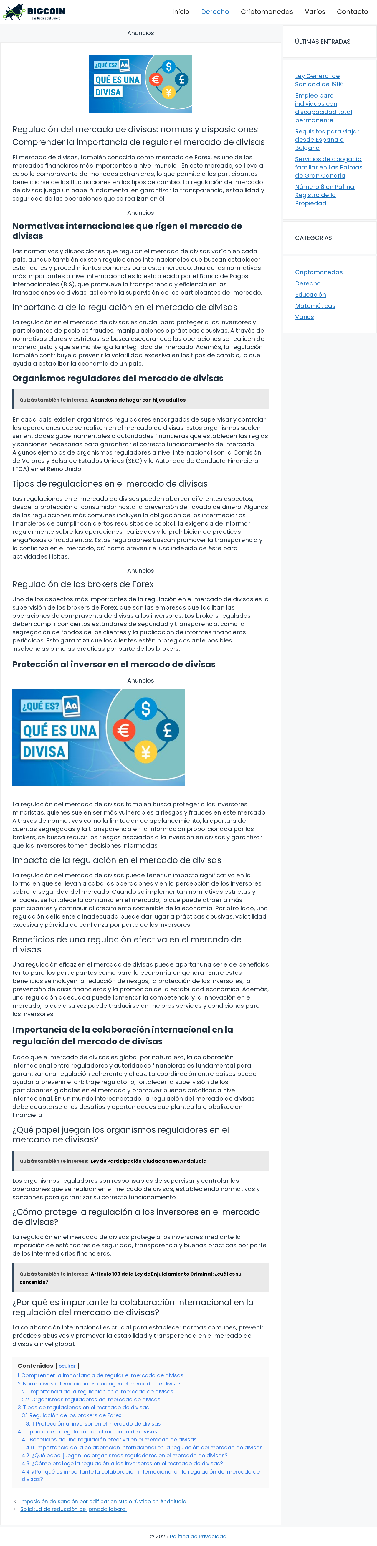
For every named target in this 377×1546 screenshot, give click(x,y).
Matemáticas (315, 306)
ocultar (67, 1366)
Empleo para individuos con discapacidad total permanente (323, 107)
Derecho (215, 11)
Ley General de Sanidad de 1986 (319, 80)
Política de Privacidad (198, 1536)
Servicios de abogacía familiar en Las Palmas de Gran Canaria (329, 167)
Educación (310, 294)
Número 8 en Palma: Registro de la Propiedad (325, 195)
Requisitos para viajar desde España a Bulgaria (327, 139)
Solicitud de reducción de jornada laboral (73, 1509)
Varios (315, 11)
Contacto (352, 11)
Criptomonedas (267, 11)
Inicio (180, 11)
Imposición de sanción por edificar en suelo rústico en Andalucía (103, 1501)
